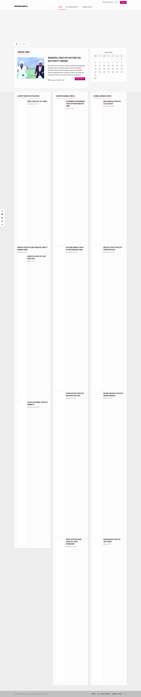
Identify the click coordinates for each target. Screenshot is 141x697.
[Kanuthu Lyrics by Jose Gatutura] (21, 327)
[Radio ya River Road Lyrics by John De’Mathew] (60, 610)
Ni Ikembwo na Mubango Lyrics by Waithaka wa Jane (75, 103)
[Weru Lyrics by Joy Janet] (21, 172)
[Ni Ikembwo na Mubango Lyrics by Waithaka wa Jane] (60, 172)
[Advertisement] (70, 24)
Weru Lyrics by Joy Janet (37, 101)
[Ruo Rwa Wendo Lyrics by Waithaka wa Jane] (60, 318)
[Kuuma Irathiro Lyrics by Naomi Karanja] (97, 464)
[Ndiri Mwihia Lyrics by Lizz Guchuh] (97, 172)
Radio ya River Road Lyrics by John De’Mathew (74, 541)
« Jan (95, 78)
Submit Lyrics (87, 7)
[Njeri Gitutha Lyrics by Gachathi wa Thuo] (60, 464)
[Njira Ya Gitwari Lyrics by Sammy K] (21, 473)
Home (60, 7)
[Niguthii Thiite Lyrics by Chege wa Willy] (97, 318)
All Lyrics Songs (71, 7)
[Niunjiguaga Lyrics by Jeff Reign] (97, 610)
